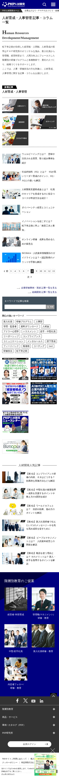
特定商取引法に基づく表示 (32, 762)
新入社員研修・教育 (43, 651)
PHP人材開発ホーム (10, 11)
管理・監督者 (10, 326)
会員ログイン (29, 744)
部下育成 (51, 341)
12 (49, 271)
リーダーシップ (11, 336)
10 (41, 271)
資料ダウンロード (29, 326)
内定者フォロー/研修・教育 (16, 686)
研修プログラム (24, 321)
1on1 (51, 346)
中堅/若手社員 (16, 651)
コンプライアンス (31, 336)
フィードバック (11, 346)
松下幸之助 (21, 351)
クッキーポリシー (10, 762)
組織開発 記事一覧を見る (44, 292)
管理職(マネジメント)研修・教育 (43, 616)
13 (53, 271)
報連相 (26, 346)
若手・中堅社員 (48, 331)
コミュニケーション (13, 341)
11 (45, 271)
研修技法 (7, 351)
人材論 (45, 326)
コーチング (39, 346)
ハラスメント (29, 331)
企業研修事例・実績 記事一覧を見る (39, 288)
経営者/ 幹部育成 (16, 614)
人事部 (39, 321)
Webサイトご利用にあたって (14, 759)
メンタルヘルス (35, 341)
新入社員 (7, 321)
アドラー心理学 (11, 331)
